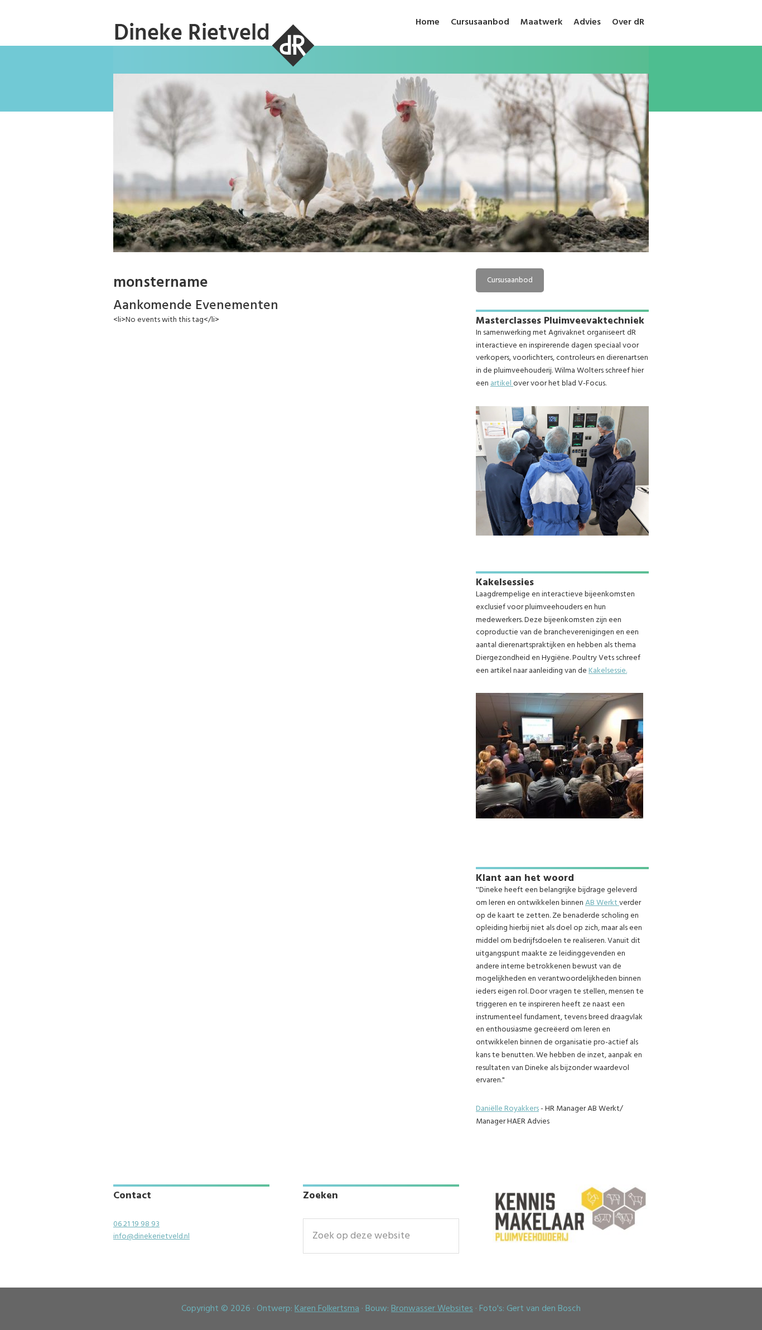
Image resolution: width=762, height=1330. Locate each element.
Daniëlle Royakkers (507, 1108)
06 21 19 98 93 (136, 1224)
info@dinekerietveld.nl (151, 1236)
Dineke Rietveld (214, 68)
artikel (501, 383)
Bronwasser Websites (432, 1309)
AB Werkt (602, 903)
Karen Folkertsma (327, 1309)
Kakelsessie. (608, 670)
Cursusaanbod (510, 280)
